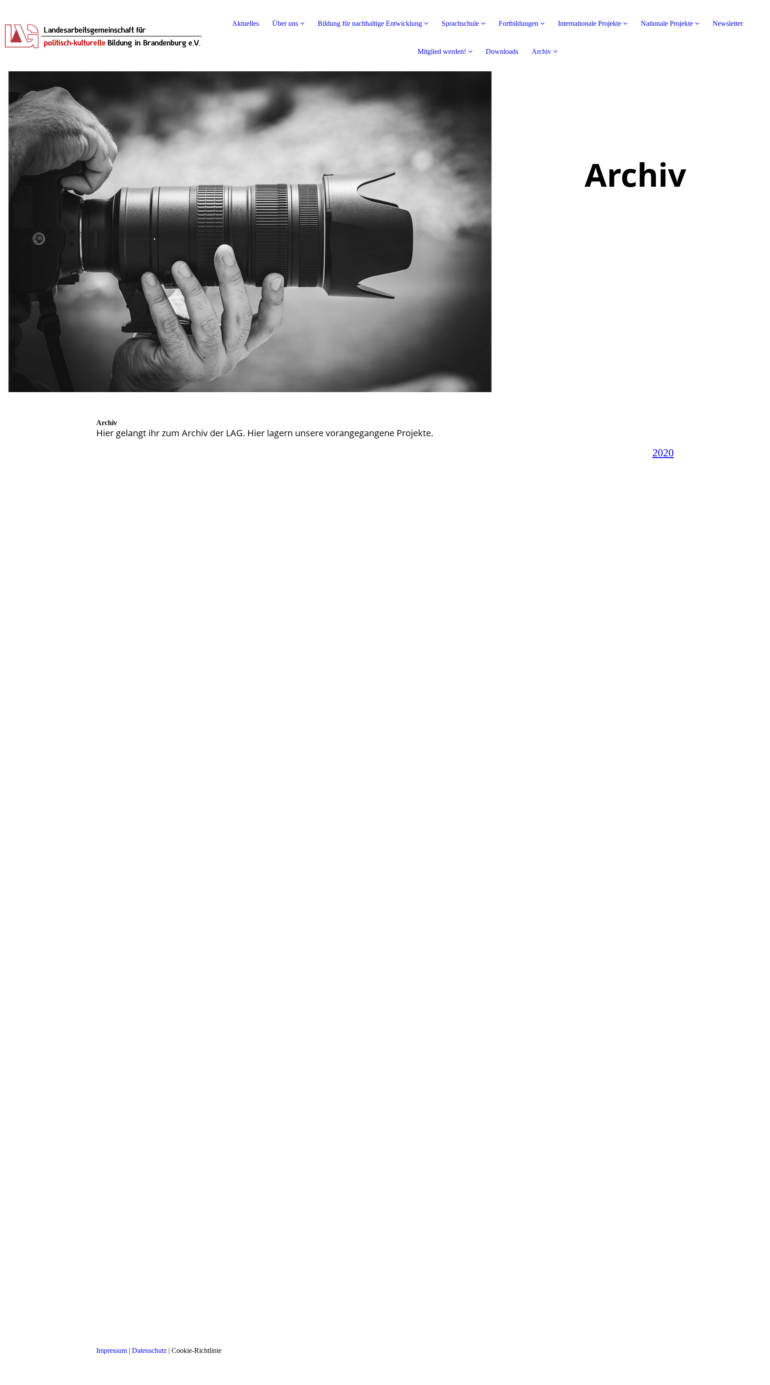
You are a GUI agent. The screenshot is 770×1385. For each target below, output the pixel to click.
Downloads (502, 51)
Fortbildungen (518, 23)
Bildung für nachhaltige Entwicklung (370, 23)
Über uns (285, 23)
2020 (663, 453)
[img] (102, 35)
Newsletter (728, 23)
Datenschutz (149, 1350)
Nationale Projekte (667, 23)
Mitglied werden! (442, 51)
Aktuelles (245, 23)
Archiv (541, 51)
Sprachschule (460, 23)
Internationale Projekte (589, 23)
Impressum (111, 1350)
